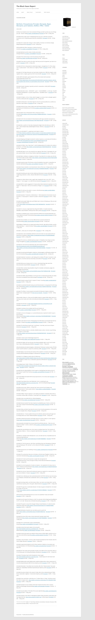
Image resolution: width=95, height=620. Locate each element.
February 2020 (65, 143)
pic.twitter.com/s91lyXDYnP (29, 221)
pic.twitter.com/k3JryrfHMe (40, 108)
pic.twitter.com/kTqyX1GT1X (42, 449)
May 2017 (64, 191)
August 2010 (64, 317)
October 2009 (65, 332)
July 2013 (64, 263)
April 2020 (64, 140)
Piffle (55, 601)
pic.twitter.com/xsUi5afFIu (39, 404)
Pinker (64, 378)
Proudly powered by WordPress (28, 614)
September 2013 (65, 259)
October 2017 (65, 183)
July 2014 (64, 244)
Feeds (63, 82)
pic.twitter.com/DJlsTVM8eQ (25, 309)
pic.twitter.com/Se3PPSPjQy (39, 372)
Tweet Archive (47, 12)
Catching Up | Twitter (71, 110)
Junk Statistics (42, 601)
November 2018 (65, 163)
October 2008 (65, 346)
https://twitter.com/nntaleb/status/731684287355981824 (44, 466)
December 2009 (65, 329)
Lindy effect (64, 371)
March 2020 (64, 141)
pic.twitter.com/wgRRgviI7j (27, 49)
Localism (69, 371)
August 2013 (64, 261)
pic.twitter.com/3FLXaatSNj (34, 455)
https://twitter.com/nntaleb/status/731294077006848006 (33, 438)
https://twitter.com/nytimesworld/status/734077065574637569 (30, 120)
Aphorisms (64, 73)
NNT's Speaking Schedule (67, 41)
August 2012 (64, 280)
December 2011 (65, 292)
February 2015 (65, 233)
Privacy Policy (30, 12)
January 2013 (64, 272)
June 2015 (64, 227)
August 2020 (64, 135)
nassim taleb (67, 375)
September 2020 (65, 134)
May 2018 (64, 173)
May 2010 (64, 322)
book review (67, 366)
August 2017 (64, 186)
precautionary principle (20, 603)
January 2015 (64, 235)
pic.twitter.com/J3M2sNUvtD (42, 424)
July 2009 (64, 336)
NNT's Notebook (65, 50)
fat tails (67, 369)
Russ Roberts (64, 380)
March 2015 (64, 232)
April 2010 (64, 323)
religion (67, 379)
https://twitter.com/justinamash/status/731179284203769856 (40, 505)
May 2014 (64, 247)
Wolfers (27, 603)
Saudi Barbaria (71, 380)
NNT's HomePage (65, 45)
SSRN (75, 381)
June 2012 (64, 283)
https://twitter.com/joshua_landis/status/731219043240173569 (42, 580)
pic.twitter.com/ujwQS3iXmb (24, 420)
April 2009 (64, 340)
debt (72, 367)
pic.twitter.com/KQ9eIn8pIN (31, 241)
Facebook (64, 81)
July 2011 (64, 300)
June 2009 (64, 337)
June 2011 (64, 301)
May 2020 (64, 138)
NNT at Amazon (65, 39)
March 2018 (64, 176)
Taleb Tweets (38, 12)
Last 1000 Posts (65, 36)
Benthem (38, 601)
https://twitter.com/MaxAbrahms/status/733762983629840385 (41, 235)
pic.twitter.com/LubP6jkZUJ (32, 164)
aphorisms (71, 364)
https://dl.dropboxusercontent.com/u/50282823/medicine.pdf (33, 140)
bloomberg (68, 365)
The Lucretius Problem (70, 107)
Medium (64, 90)
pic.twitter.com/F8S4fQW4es (32, 322)
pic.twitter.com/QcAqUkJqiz (39, 586)
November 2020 (65, 132)
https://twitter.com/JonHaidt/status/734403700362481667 (38, 146)
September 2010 (65, 315)
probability (64, 379)
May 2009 (64, 339)
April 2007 (64, 354)
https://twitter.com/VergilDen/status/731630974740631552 (32, 511)
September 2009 (65, 334)
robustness (73, 379)
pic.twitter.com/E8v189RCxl (49, 190)
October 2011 (65, 295)
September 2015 (65, 222)
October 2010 (65, 314)
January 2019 (64, 160)
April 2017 (64, 193)
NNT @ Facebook (65, 47)
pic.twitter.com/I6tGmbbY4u (33, 33)
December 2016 (65, 199)
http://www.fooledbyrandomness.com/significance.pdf (40, 303)
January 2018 (64, 179)
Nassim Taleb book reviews (67, 376)
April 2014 (64, 249)
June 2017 (64, 190)
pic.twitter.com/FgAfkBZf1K (30, 53)
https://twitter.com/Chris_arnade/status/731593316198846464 (33, 490)
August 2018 (64, 168)
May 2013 (64, 266)
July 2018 (64, 169)
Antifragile (64, 70)
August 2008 (64, 348)
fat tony (71, 369)
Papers (63, 92)
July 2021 (64, 126)
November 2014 (65, 238)
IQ (70, 370)
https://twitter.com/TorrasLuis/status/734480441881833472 (34, 114)
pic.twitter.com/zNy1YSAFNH (42, 215)
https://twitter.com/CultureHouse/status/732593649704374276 (32, 333)
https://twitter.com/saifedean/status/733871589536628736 (32, 204)
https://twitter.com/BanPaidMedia (43, 389)
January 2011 (64, 309)
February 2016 (65, 214)
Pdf (63, 93)
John (37, 603)
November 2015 (65, 219)
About (22, 12)
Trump (74, 382)
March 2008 (64, 351)
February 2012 (65, 289)
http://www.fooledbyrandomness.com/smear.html (27, 382)
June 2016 (64, 208)
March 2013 (64, 269)
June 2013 (64, 264)
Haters (63, 84)
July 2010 (64, 318)
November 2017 (65, 182)
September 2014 (65, 241)
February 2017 (65, 196)
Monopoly (48, 601)
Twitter (27, 601)
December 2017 (65, 180)
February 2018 (65, 177)
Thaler (66, 382)
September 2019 (65, 148)
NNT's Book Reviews (66, 48)
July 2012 (64, 281)
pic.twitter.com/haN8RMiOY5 (27, 524)
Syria (77, 381)
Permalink (41, 33)
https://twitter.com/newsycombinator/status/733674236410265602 (31, 247)
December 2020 (65, 131)
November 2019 (65, 146)
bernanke (64, 365)
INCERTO (64, 86)
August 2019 (64, 149)
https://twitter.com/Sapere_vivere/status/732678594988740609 (37, 316)
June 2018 (64, 171)
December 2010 (65, 311)
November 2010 (65, 312)
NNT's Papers (65, 42)
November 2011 (65, 294)
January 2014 (64, 253)
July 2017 (64, 188)
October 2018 (65, 165)
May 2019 (64, 154)
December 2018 (65, 162)
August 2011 (64, 298)
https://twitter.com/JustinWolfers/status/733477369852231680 (36, 271)
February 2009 (65, 343)
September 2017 (65, 185)
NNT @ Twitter (65, 44)
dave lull (70, 367)
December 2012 (65, 273)
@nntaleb (65, 362)
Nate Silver (74, 376)
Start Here (64, 96)
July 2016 (64, 207)
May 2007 (64, 353)
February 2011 (65, 308)
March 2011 (64, 306)
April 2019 (64, 155)
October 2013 (65, 258)
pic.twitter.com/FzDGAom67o (50, 591)
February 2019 (65, 159)
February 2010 (65, 326)
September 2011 (65, 297)
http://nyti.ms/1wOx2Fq (37, 292)
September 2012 (65, 278)
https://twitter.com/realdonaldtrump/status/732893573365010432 (37, 286)
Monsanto (52, 601)
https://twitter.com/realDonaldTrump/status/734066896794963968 (34, 168)
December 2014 (65, 236)
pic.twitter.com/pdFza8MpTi (42, 226)
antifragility (64, 364)
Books (63, 76)
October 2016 (65, 202)
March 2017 (64, 194)
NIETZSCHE (71, 112)
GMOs (75, 369)
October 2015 (65, 221)
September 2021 (65, 124)
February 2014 (65, 252)
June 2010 (64, 320)
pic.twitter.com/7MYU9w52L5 (29, 530)
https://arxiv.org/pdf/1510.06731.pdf (34, 597)
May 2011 (64, 303)
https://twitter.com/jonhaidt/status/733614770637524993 (44, 157)
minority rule (73, 371)
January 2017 (64, 197)
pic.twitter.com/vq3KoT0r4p (40, 546)
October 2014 (65, 239)
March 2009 (64, 342)
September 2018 (65, 166)
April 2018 (64, 174)
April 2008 (64, 350)
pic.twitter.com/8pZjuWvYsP (50, 280)
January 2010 (64, 328)
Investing (64, 87)
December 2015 (65, 218)
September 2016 (65, 204)
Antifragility (64, 72)
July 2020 (64, 137)
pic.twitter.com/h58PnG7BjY (33, 254)
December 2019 (65, 145)
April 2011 (64, 305)
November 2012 (65, 275)
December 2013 (65, 255)
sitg (75, 380)
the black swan (70, 382)
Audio (63, 75)
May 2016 (64, 210)
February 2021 (65, 129)
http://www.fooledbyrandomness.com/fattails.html (27, 528)
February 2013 (65, 270)
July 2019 (64, 151)
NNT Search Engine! (66, 37)
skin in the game (68, 381)
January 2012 (64, 291)
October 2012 (65, 277)
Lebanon (73, 370)
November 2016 (65, 200)
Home (17, 12)
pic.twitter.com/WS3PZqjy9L (23, 142)
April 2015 (64, 230)
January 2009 (64, 345)
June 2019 (64, 152)
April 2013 (64, 267)
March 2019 (64, 157)
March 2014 (64, 250)
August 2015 (64, 224)
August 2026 (64, 123)
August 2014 (64, 242)
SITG (63, 95)
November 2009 (65, 331)
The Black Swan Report (25, 6)
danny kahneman (65, 367)
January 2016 (64, 216)
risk (70, 379)
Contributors (64, 78)
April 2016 (64, 211)
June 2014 (64, 245)
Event (63, 79)
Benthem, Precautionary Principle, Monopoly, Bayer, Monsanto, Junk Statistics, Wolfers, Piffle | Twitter (33, 25)
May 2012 (64, 284)
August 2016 (64, 205)
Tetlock (63, 382)
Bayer (34, 601)
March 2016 (64, 213)
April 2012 (64, 286)
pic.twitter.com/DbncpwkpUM (37, 535)
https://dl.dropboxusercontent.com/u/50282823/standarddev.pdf (30, 246)
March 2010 (64, 325)
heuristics (64, 370)
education (64, 369)
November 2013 (65, 256)
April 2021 (64, 127)
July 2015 (64, 225)
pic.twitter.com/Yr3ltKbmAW (29, 339)
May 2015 (64, 228)
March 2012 (64, 287)
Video (63, 100)
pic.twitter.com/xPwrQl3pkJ (27, 58)
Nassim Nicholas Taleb (69, 374)
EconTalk (75, 367)
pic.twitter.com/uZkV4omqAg (29, 400)
